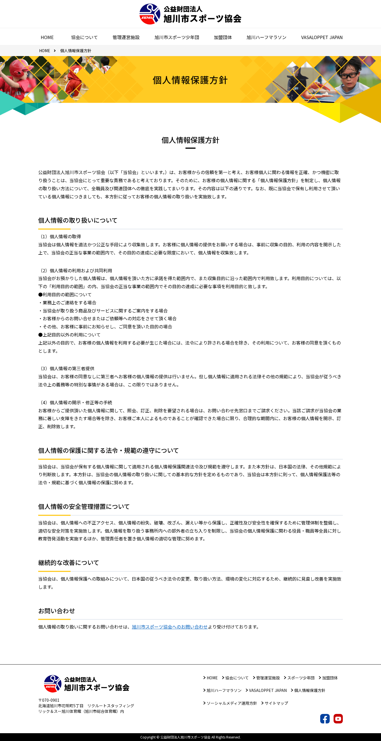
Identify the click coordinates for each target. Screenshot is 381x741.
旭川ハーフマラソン (224, 690)
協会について (237, 677)
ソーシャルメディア (232, 703)
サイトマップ (276, 703)
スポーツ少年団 (301, 677)
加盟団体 (330, 677)
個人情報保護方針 (309, 690)
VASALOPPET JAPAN (268, 690)
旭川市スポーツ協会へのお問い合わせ (170, 626)
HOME (212, 677)
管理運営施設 (268, 677)
